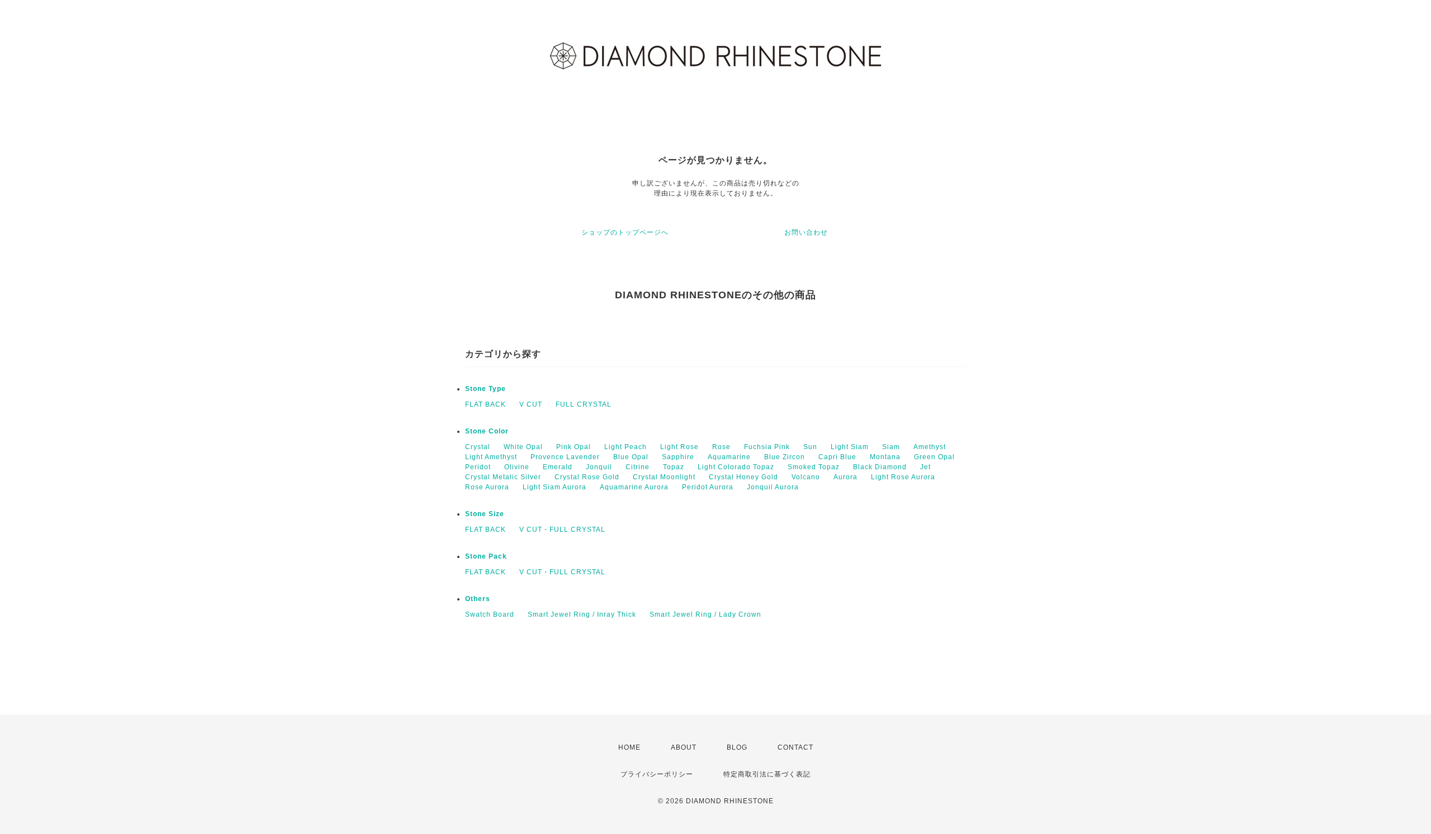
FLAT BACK (485, 404)
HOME (629, 747)
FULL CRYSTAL (584, 404)
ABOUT (683, 747)
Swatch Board (489, 614)
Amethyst (929, 447)
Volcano (806, 477)
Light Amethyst (491, 457)
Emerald (557, 467)
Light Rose (679, 447)
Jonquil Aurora (773, 487)
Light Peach (625, 447)
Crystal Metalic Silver (503, 477)
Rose (721, 447)
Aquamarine (729, 457)
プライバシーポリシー (656, 774)
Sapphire (678, 457)
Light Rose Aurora (903, 477)
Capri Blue (837, 457)
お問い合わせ (806, 232)
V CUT (530, 404)
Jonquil (599, 467)
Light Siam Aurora (554, 487)
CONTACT (795, 747)
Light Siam (850, 447)
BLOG (737, 747)
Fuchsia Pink (767, 447)
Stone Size (484, 514)
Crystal (477, 447)
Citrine (638, 467)
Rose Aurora (487, 487)
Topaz (673, 467)
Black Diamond (880, 467)
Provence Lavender (565, 457)
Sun (810, 447)
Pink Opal (573, 447)
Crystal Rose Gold (587, 477)
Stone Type (485, 389)
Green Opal (934, 457)
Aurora (845, 477)
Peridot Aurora (707, 487)
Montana (885, 457)
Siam (891, 447)
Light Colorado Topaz (736, 467)
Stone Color (487, 431)
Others (477, 599)
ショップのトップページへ (625, 232)
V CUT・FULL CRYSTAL (562, 529)
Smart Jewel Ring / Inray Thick (582, 614)
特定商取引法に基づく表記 (767, 774)
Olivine (516, 467)
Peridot (478, 467)
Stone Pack (486, 556)
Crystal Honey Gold (743, 477)
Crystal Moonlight (664, 477)
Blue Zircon (784, 457)
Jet (925, 467)
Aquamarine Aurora (634, 487)
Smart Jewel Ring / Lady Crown (705, 614)
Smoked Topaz (814, 467)
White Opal (523, 447)
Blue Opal (630, 457)
